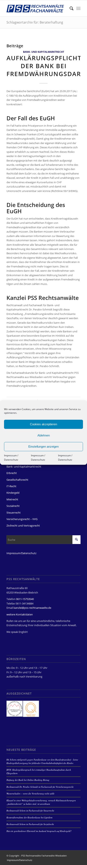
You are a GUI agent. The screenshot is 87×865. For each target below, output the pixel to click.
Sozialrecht (13, 506)
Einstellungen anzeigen (43, 446)
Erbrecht (11, 473)
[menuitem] (69, 8)
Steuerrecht (13, 512)
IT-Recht (11, 486)
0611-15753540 (25, 599)
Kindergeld (12, 492)
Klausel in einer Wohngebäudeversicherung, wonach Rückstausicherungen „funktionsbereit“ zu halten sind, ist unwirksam (41, 802)
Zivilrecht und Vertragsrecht (23, 525)
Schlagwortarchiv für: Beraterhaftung (34, 22)
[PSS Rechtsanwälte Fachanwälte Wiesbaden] (36, 8)
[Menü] (78, 8)
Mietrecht (12, 499)
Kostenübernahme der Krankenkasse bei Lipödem (29, 817)
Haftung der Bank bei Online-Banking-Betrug (27, 779)
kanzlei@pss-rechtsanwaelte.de (32, 608)
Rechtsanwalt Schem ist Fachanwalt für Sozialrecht (30, 824)
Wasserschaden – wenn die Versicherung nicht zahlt (30, 793)
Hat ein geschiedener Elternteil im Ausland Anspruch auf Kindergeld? (39, 831)
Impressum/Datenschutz (21, 553)
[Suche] (69, 8)
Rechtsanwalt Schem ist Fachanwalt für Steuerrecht (30, 810)
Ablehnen (43, 435)
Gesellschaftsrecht (17, 480)
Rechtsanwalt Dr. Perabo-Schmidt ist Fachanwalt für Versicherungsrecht (39, 786)
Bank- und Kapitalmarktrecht (43, 51)
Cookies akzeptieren (43, 424)
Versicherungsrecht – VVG (21, 519)
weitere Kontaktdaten (19, 614)
